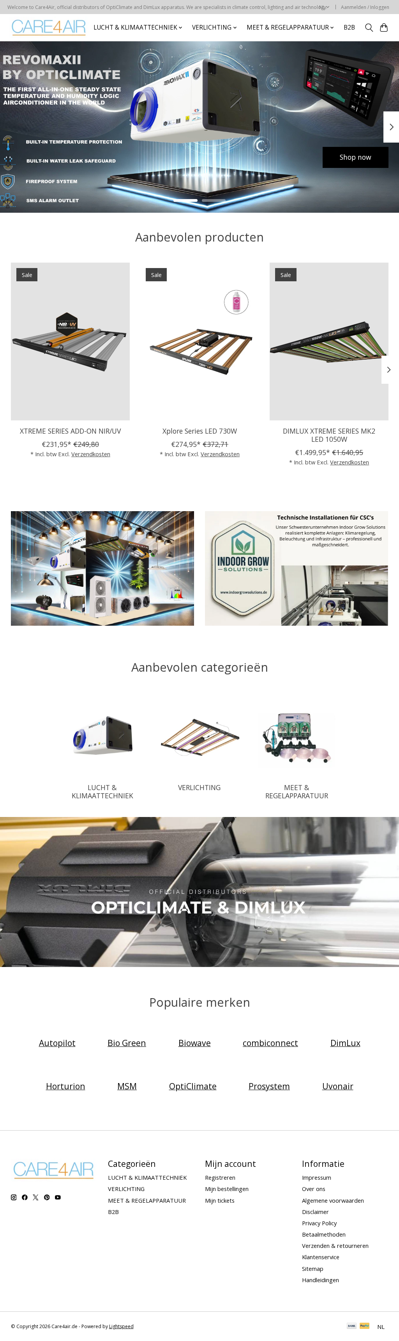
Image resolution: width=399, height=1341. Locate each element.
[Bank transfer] (352, 1326)
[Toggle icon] (368, 28)
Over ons (313, 1189)
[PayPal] (365, 1326)
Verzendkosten (90, 454)
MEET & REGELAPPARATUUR (296, 791)
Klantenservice (320, 1257)
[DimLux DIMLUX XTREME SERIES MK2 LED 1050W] (329, 341)
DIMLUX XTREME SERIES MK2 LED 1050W (329, 435)
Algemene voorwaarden (333, 1200)
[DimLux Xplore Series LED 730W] (199, 341)
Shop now (44, 157)
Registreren (220, 1177)
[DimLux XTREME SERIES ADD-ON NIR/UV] (70, 341)
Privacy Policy (319, 1223)
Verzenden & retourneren (335, 1245)
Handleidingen (320, 1280)
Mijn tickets (220, 1200)
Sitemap (312, 1268)
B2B (349, 27)
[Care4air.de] (49, 27)
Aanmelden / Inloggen (365, 7)
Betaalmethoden (324, 1234)
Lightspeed (121, 1326)
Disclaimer (315, 1212)
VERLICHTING (199, 787)
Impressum (316, 1177)
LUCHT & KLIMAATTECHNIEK (102, 791)
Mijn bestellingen (227, 1189)
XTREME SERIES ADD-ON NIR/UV (69, 431)
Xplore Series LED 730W (199, 431)
